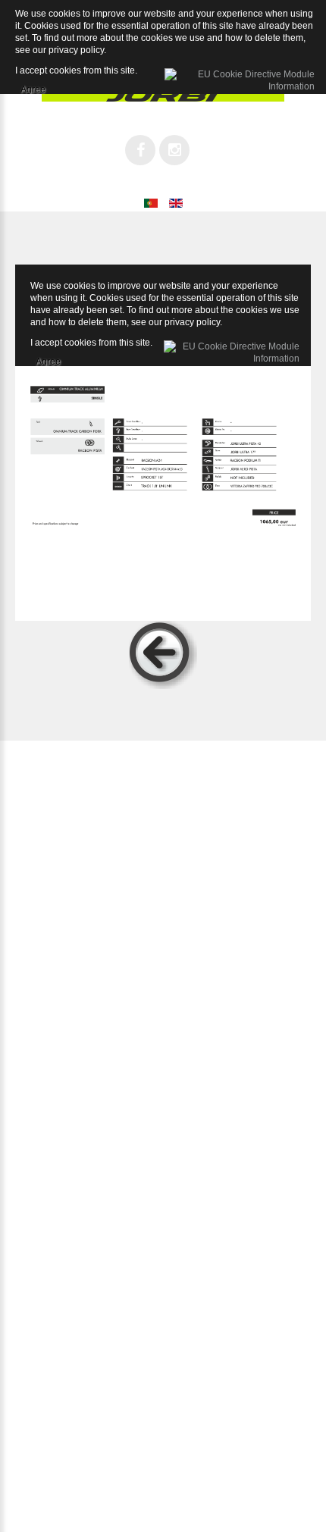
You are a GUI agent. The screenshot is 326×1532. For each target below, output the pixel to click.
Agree (48, 359)
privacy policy (192, 322)
